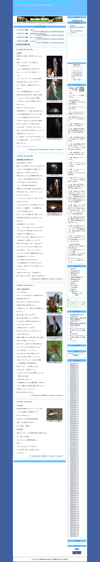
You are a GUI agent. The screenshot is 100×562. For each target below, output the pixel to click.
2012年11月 (73, 418)
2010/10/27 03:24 (34, 149)
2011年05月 (73, 450)
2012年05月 (73, 428)
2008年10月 (73, 504)
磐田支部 (43, 31)
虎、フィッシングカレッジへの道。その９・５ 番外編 (77, 330)
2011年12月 (73, 437)
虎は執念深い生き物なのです (38, 33)
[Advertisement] (50, 11)
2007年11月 (73, 523)
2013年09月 (73, 400)
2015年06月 (73, 374)
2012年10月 (73, 420)
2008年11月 (73, 502)
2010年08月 (73, 465)
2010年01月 (73, 478)
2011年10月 (73, 441)
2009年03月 (73, 495)
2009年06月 (73, 490)
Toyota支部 (74, 271)
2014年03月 (73, 390)
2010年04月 (73, 472)
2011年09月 (73, 442)
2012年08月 (73, 423)
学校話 (73, 291)
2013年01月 (73, 414)
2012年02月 (73, 434)
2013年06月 (73, 406)
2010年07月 (73, 467)
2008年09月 (73, 506)
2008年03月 (73, 516)
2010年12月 (73, 458)
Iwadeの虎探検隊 (75, 277)
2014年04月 (73, 388)
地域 (72, 283)
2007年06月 (73, 532)
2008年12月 (73, 501)
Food (72, 289)
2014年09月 (73, 379)
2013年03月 (73, 411)
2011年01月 (73, 457)
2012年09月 (73, 421)
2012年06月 (73, 427)
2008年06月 (73, 511)
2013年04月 (73, 409)
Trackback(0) (60, 31)
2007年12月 (73, 522)
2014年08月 (73, 381)
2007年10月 (73, 525)
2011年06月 (73, 448)
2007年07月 (73, 530)
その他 (73, 287)
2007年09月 (73, 527)
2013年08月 (73, 402)
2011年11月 (73, 439)
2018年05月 (73, 369)
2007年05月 (73, 534)
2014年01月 (73, 393)
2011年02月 (73, 455)
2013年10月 (73, 399)
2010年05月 (73, 471)
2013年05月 (73, 407)
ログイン (76, 545)
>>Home (77, 17)
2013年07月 (73, 404)
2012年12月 (73, 416)
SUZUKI (32, 30)
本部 (46, 31)
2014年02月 (73, 391)
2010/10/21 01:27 (36, 278)
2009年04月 (73, 494)
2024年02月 (73, 363)
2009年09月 (73, 485)
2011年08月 (73, 444)
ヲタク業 (73, 281)
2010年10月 (73, 462)
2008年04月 (73, 515)
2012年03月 (73, 432)
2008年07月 (73, 509)
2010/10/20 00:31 (36, 395)
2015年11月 (73, 372)
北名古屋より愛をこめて (77, 314)
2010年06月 (73, 469)
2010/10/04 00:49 (36, 456)
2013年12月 (73, 395)
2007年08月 (73, 529)
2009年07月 (73, 488)
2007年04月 (73, 536)
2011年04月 (73, 451)
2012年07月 (73, 425)
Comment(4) (54, 35)
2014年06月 (73, 384)
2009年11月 (73, 481)
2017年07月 (73, 370)
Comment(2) (54, 42)
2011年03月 (73, 453)
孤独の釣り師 (74, 279)
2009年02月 (73, 497)
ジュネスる (33, 41)
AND (75, 293)
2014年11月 (73, 377)
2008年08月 (73, 508)
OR (81, 293)
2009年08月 (73, 486)
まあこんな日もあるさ (36, 37)
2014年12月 (73, 376)
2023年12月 (73, 365)
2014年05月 (73, 386)
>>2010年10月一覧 (76, 20)
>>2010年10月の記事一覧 (22, 44)
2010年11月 (73, 460)
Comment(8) (54, 31)
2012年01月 (73, 435)
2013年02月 (73, 413)
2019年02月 (73, 367)
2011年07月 (73, 446)
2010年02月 (73, 476)
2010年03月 (73, 474)
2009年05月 (73, 492)
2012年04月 (73, 430)
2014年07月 (73, 383)
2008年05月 (73, 513)
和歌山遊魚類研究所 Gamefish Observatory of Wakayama (42, 2)
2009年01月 (73, 499)
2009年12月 (73, 479)
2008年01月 (73, 520)
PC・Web (73, 285)
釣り (49, 31)
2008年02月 (73, 518)
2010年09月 (73, 464)
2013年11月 (73, 397)
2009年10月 (73, 483)
